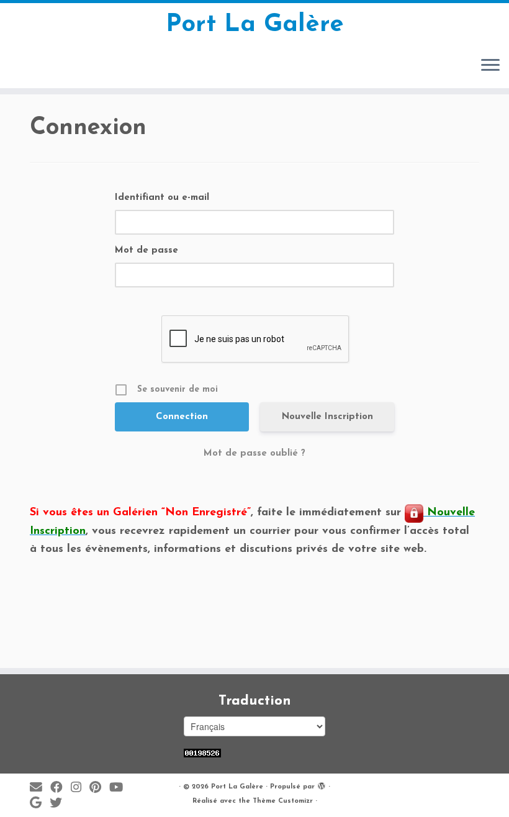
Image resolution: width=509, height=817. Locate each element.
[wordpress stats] (202, 752)
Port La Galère (255, 24)
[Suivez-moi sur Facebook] (60, 788)
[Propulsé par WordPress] (321, 784)
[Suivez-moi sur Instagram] (80, 788)
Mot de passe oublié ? (254, 453)
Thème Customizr (283, 801)
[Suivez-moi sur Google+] (40, 804)
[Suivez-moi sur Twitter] (60, 804)
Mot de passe (146, 250)
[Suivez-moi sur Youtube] (120, 788)
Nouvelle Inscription (327, 417)
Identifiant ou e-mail (162, 197)
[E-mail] (40, 788)
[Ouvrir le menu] (490, 65)
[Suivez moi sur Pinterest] (99, 788)
